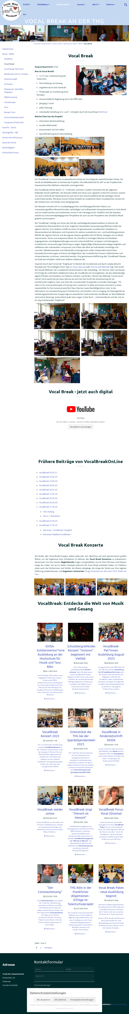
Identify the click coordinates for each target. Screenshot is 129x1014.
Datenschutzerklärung (61, 1008)
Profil (26, 4)
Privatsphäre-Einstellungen (82, 999)
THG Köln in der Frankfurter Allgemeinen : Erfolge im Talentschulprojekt (81, 896)
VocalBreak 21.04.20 (48, 506)
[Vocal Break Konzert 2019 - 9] (112, 586)
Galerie (109, 4)
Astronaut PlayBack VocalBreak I (57, 534)
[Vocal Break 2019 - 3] (57, 343)
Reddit (25, 1009)
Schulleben (42, 4)
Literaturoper (10, 102)
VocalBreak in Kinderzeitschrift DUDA (111, 736)
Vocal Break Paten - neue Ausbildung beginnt (111, 892)
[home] (11, 10)
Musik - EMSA (77, 44)
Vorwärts (48, 947)
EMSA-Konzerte (10, 97)
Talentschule (62, 4)
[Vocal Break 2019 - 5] (57, 370)
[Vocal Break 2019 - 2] (104, 316)
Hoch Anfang (48, 511)
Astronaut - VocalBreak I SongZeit (57, 530)
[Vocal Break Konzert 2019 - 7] (81, 586)
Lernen (80, 4)
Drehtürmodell (10, 79)
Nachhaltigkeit (8, 147)
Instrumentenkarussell (14, 117)
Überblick (8, 59)
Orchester (8, 84)
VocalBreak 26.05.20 (48, 489)
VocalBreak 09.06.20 (48, 485)
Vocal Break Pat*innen (14, 69)
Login (124, 1004)
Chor (6, 107)
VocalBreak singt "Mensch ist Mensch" (80, 813)
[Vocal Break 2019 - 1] (57, 316)
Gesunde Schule (9, 142)
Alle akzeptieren (43, 999)
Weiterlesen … (51, 699)
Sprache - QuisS (9, 127)
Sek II (95, 4)
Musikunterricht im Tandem (16, 74)
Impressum (116, 1004)
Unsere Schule (57, 44)
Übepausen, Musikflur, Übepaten (14, 90)
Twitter (10, 1009)
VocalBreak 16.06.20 (48, 481)
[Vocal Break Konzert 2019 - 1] (49, 586)
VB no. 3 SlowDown (51, 516)
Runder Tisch (9, 112)
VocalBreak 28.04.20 (48, 502)
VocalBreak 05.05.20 (48, 498)
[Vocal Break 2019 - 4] (104, 343)
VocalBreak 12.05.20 (48, 494)
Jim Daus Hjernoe (77, 267)
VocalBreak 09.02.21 (48, 472)
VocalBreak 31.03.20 (48, 525)
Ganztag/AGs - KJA (10, 132)
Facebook (5, 1009)
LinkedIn (15, 1009)
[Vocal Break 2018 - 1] (101, 80)
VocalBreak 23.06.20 (48, 477)
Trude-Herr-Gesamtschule (42, 44)
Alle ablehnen (60, 999)
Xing (20, 1009)
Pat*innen (103, 112)
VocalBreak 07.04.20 (48, 521)
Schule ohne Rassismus (12, 137)
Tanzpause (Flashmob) (13, 122)
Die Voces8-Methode (100, 267)
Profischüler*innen (10, 152)
